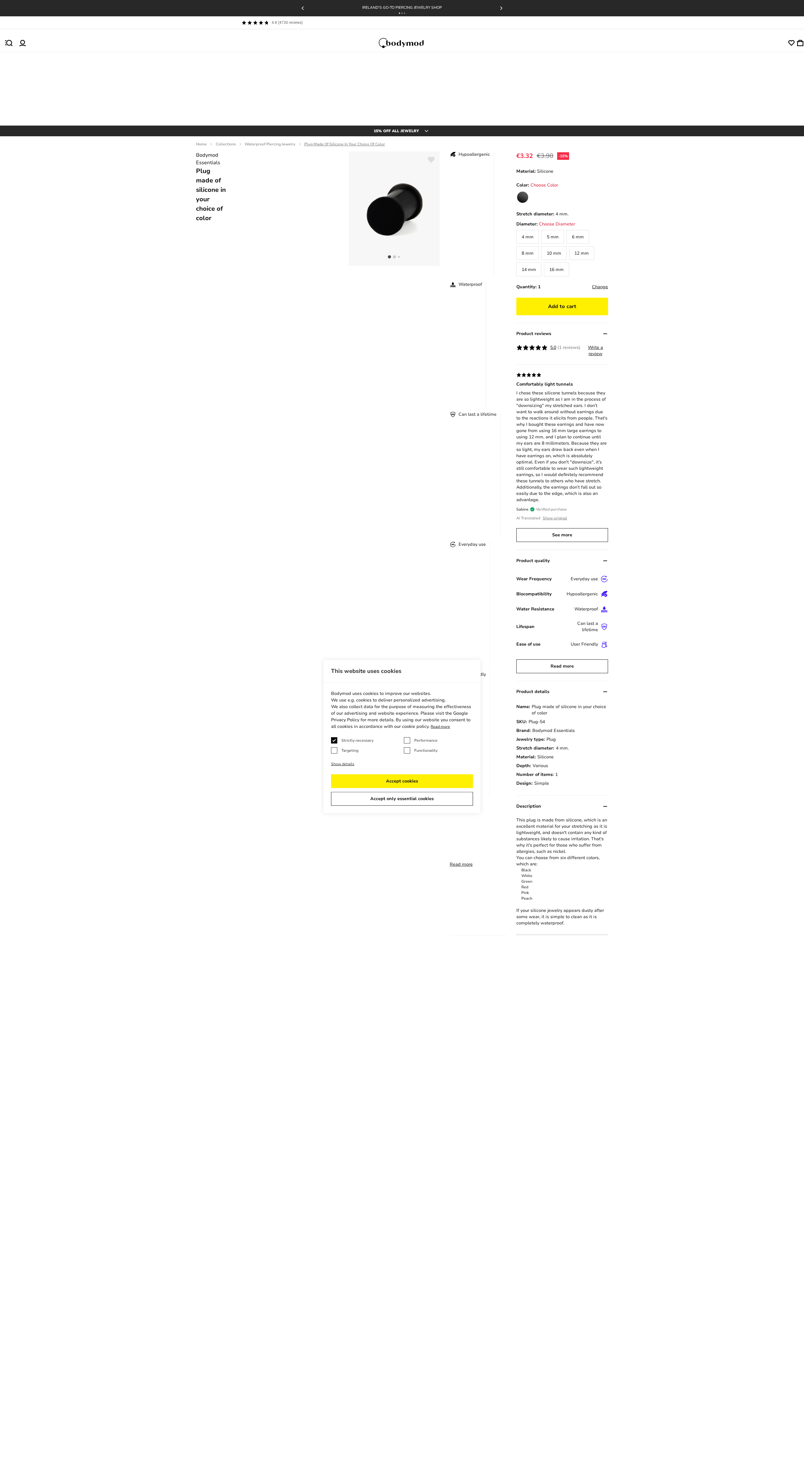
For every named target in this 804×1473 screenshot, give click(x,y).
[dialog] (402, 736)
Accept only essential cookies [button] (402, 799)
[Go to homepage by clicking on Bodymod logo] (407, 43)
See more (562, 535)
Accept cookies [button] (402, 781)
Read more (461, 864)
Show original (555, 518)
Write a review (595, 350)
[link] (522, 197)
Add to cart (562, 306)
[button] (399, 13)
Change (600, 287)
